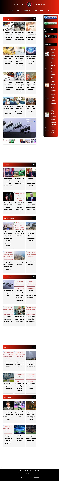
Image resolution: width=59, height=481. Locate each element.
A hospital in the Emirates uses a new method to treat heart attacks (8, 386)
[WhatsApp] (14, 4)
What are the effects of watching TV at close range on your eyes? (19, 363)
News (18, 10)
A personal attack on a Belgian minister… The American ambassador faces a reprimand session (8, 182)
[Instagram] (19, 4)
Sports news (7, 397)
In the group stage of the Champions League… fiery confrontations (19, 438)
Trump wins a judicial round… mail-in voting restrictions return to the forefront (30, 206)
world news (7, 165)
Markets (26, 10)
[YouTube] (36, 4)
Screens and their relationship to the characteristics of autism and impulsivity (19, 387)
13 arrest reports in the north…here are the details (31, 262)
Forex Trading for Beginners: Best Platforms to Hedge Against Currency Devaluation (31, 86)
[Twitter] (22, 4)
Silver (49, 10)
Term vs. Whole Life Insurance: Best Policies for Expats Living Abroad (30, 109)
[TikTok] (41, 4)
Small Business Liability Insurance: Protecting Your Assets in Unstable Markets (8, 86)
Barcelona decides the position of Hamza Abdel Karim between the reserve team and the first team (8, 415)
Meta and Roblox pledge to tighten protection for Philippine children (30, 319)
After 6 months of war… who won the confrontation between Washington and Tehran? (8, 207)
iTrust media (36, 477)
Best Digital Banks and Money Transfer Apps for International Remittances (8, 110)
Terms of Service (33, 473)
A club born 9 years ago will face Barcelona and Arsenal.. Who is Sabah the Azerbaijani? (8, 439)
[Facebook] (17, 4)
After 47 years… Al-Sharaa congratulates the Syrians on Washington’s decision (19, 207)
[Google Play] (44, 4)
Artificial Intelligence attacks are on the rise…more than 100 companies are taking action (31, 295)
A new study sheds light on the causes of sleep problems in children (8, 363)
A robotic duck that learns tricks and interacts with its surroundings (19, 319)
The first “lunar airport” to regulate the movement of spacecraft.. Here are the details (8, 320)
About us (39, 473)
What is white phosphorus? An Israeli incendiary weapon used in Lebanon (31, 364)
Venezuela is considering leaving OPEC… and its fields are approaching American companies (8, 265)
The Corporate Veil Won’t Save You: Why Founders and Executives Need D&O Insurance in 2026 (19, 37)
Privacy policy (26, 473)
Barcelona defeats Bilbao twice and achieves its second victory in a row (31, 438)
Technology (7, 277)
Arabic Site (20, 473)
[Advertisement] (19, 154)
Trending (11, 10)
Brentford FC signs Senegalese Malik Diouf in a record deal (19, 413)
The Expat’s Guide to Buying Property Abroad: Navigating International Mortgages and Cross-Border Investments (19, 61)
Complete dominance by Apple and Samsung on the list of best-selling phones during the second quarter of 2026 (19, 295)
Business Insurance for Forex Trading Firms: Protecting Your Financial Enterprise (8, 36)
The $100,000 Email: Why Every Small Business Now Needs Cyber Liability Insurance (31, 60)
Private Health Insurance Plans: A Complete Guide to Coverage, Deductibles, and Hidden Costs (19, 87)
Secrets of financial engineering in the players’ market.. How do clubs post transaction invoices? (31, 415)
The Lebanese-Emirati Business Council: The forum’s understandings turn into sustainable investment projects (8, 238)
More (34, 18)
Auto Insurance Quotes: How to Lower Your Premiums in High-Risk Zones (19, 110)
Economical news (9, 218)
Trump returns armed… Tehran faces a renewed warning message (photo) (31, 182)
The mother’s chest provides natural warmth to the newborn (31, 386)
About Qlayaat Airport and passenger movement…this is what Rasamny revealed (30, 236)
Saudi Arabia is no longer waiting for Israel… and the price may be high (19, 181)
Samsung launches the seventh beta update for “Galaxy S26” (8, 293)
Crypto (35, 10)
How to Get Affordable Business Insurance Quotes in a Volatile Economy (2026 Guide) (31, 36)
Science (6, 347)
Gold (41, 10)
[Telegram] (39, 4)
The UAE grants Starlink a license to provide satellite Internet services (19, 234)
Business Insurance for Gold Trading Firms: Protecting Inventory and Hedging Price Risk (8, 60)
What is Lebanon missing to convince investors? (19, 262)
